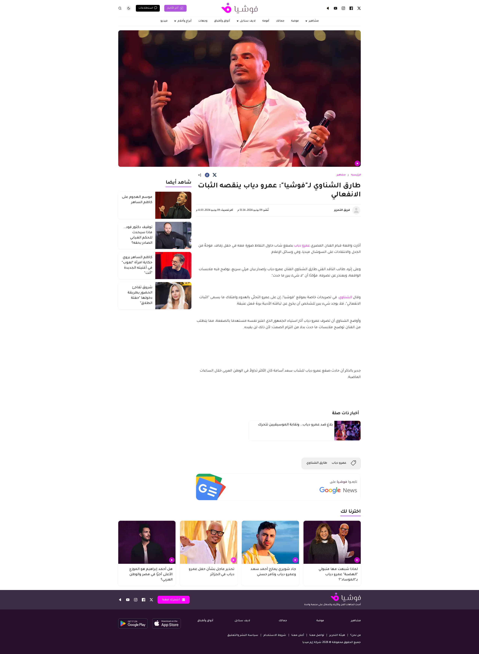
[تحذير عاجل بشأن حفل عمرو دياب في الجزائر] (208, 542)
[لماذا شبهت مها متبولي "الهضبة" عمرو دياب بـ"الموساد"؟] (332, 542)
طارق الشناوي (316, 463)
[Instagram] (343, 8)
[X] (359, 8)
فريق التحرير (342, 210)
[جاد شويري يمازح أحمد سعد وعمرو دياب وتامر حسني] (270, 542)
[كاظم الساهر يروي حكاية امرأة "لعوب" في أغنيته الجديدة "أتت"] (173, 265)
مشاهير (341, 175)
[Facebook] (351, 8)
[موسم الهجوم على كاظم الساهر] (173, 205)
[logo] (239, 8)
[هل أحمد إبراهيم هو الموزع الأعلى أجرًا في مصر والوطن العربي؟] (147, 542)
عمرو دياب (302, 246)
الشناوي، (345, 297)
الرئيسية (356, 175)
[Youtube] (335, 8)
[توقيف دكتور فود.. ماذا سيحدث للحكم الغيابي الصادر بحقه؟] (173, 235)
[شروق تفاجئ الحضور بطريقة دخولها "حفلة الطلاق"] (173, 295)
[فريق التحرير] (356, 210)
